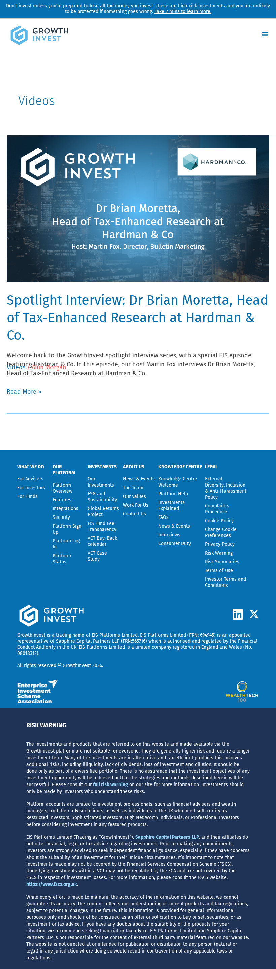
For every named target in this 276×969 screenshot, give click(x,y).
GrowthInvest (31, 635)
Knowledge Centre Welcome (177, 482)
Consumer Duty (174, 543)
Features (62, 500)
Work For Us (135, 505)
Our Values (134, 496)
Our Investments (101, 482)
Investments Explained (171, 505)
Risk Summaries (222, 562)
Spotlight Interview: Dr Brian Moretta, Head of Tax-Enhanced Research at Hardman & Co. (137, 317)
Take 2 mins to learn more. (182, 11)
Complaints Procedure (217, 509)
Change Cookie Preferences (221, 532)
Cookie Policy (219, 521)
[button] (265, 33)
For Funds (27, 496)
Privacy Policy (220, 544)
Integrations (65, 508)
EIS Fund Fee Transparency (102, 526)
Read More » (24, 391)
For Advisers (30, 479)
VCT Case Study (97, 556)
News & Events (139, 479)
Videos (16, 367)
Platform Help (173, 494)
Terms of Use (219, 570)
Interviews (169, 535)
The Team (133, 488)
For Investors (31, 488)
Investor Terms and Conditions (225, 582)
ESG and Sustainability (102, 497)
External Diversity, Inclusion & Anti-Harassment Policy (225, 488)
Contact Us (134, 514)
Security (61, 517)
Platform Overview (62, 488)
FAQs (163, 517)
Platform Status (62, 559)
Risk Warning (219, 553)
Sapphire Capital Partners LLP (87, 641)
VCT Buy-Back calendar (102, 541)
